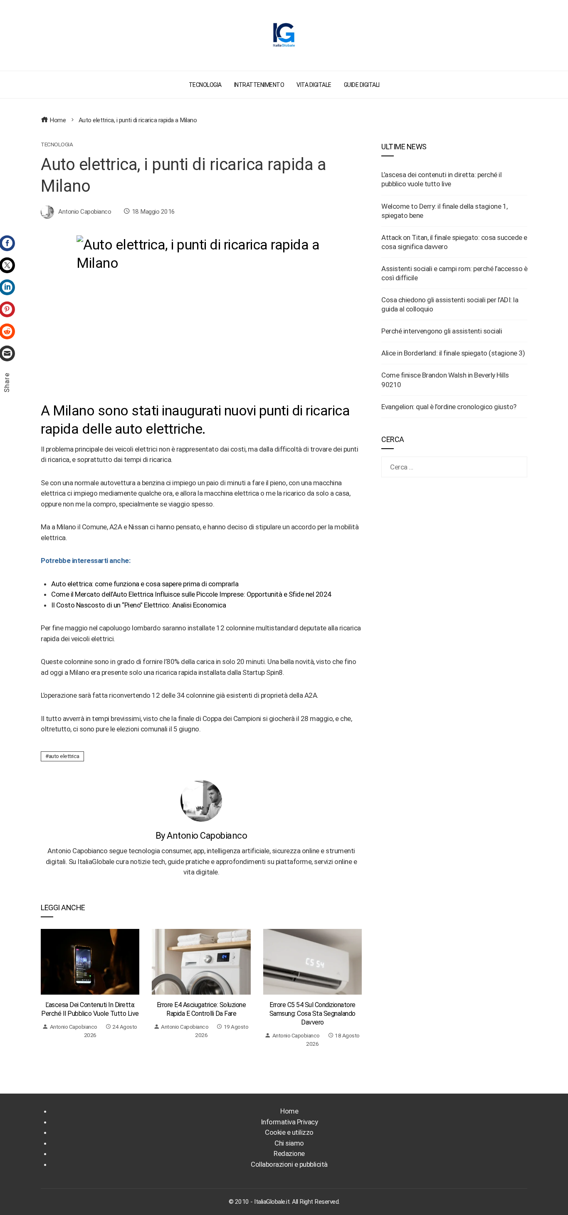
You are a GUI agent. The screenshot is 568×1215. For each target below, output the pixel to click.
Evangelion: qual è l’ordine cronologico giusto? (448, 407)
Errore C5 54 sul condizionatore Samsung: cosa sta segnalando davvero (312, 1013)
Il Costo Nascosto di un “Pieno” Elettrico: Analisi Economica (138, 605)
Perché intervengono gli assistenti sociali (441, 331)
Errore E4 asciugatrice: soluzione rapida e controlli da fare (201, 1009)
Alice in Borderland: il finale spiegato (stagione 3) (453, 353)
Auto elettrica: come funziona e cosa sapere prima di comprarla (144, 584)
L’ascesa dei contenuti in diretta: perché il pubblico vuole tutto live (90, 1009)
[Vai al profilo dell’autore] (201, 800)
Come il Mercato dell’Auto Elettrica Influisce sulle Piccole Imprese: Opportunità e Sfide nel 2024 (191, 594)
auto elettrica (64, 756)
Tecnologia (57, 145)
